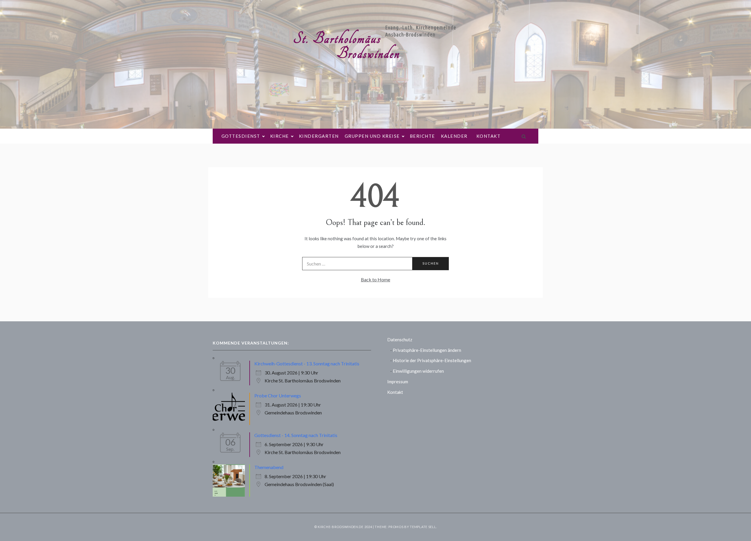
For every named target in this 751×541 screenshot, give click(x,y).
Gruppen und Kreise (372, 136)
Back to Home (375, 279)
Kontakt (488, 136)
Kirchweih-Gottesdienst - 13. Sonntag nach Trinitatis (306, 363)
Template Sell (423, 527)
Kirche (279, 136)
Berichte (422, 136)
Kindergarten (319, 136)
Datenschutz (399, 339)
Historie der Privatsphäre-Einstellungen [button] (432, 360)
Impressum (397, 381)
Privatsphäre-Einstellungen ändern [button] (427, 350)
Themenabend (268, 467)
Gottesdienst (240, 136)
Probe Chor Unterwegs (277, 395)
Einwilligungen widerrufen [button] (418, 371)
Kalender (454, 136)
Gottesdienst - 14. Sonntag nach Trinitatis (295, 435)
